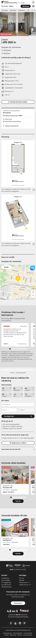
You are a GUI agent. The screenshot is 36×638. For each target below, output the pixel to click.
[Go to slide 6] (20, 348)
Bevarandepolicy (18, 633)
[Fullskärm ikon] (33, 190)
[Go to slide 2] (12, 348)
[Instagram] (20, 623)
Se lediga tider (9, 416)
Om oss (21, 578)
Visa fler (18, 501)
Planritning (6, 53)
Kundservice (5, 578)
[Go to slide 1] (10, 348)
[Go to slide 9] (26, 348)
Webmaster (13, 635)
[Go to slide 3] (14, 348)
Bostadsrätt (21, 10)
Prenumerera (18, 603)
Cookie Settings (27, 635)
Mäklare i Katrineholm (12, 126)
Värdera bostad (6, 587)
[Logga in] (33, 2)
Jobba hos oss (23, 585)
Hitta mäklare (5, 580)
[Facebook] (11, 623)
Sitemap (19, 635)
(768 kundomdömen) (11, 115)
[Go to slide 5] (18, 348)
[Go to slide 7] (22, 348)
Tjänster (21, 580)
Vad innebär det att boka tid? (11, 449)
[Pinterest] (24, 623)
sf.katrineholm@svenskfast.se (13, 121)
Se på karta (7, 50)
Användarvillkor (28, 633)
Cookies (6, 635)
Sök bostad (4, 6)
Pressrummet (23, 582)
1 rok (28, 10)
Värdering (25, 6)
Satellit (6, 267)
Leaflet (20, 299)
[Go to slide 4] (16, 348)
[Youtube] (15, 623)
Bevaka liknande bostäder (18, 102)
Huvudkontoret (6, 585)
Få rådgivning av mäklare (18, 443)
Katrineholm (13, 10)
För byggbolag (6, 582)
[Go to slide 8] (24, 348)
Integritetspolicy (7, 633)
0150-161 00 (8, 119)
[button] (33, 6)
